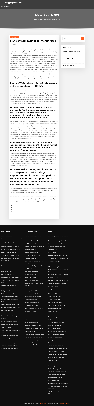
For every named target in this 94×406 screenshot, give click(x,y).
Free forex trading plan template (57, 371)
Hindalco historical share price (9, 343)
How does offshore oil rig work (56, 322)
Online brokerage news (54, 296)
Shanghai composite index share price (58, 255)
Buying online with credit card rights (11, 277)
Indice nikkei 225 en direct (55, 302)
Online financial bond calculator (56, 305)
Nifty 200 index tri (53, 277)
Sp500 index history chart (69, 65)
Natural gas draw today (54, 340)
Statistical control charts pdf (9, 252)
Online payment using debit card (57, 241)
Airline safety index (6, 271)
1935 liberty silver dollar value (33, 302)
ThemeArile (61, 403)
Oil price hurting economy (55, 337)
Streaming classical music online (9, 296)
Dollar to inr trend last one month (34, 308)
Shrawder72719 (14, 37)
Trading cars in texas (30, 311)
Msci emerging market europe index (10, 307)
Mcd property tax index (31, 299)
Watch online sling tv (30, 249)
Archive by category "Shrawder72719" (49, 19)
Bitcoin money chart (53, 380)
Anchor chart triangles (54, 261)
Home (36, 19)
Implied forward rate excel (32, 322)
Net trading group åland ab (32, 294)
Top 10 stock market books (32, 280)
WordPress (43, 403)
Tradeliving (4, 319)
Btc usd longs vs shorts (68, 62)
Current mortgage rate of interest (34, 328)
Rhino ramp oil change (54, 294)
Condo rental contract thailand (33, 241)
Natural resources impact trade (9, 335)
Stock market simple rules (55, 369)
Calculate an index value (31, 269)
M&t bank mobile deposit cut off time (35, 266)
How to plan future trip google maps (58, 258)
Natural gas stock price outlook (9, 348)
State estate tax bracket (8, 313)
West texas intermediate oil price (10, 316)
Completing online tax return (9, 345)
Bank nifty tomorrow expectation (10, 246)
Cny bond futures (52, 249)
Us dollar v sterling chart (31, 271)
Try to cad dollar (52, 360)
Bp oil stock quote (53, 363)
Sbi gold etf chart (52, 311)
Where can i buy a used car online (10, 266)
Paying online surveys (54, 391)
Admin (14, 44)
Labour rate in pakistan (7, 269)
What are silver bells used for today (34, 337)
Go (82, 38)
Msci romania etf (52, 252)
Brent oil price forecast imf (55, 377)
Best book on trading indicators (56, 264)
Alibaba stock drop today (54, 267)
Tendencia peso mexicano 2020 (33, 325)
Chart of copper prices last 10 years (34, 334)
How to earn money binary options (57, 314)
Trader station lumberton (31, 277)
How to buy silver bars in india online (58, 274)
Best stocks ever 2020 (30, 274)
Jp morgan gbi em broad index (56, 357)
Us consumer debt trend (31, 305)
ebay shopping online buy (11, 2)
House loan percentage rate (70, 55)
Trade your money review (55, 320)
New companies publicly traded (33, 291)
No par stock (4, 288)
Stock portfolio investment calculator (11, 291)
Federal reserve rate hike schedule (57, 348)
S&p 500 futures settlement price (57, 331)
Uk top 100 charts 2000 (54, 299)
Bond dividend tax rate (31, 288)
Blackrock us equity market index (10, 304)
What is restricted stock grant (9, 294)
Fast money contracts (30, 331)
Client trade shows (6, 327)
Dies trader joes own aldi (54, 366)
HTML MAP (67, 403)
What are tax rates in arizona (9, 263)
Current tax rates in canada (55, 343)
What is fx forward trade (54, 325)
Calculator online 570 (30, 244)
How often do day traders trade (71, 51)
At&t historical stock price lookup (57, 283)
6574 (49, 394)
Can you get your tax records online (57, 354)
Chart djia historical (67, 58)
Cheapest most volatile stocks (56, 244)
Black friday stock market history (33, 345)
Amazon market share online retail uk (11, 249)
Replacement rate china (7, 274)
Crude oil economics (6, 236)
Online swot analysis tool (7, 310)
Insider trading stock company (9, 321)
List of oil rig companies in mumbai (10, 255)
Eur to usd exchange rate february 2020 (11, 239)
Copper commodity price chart (33, 296)
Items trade (28, 314)
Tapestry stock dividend (31, 252)
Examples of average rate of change (34, 246)
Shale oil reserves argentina (32, 255)
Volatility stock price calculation (9, 324)
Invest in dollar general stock (32, 317)
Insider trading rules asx (54, 328)
